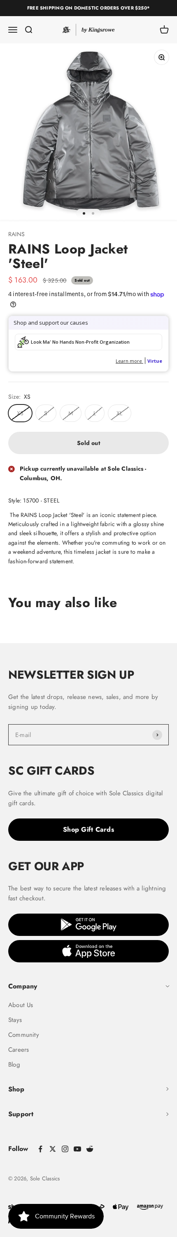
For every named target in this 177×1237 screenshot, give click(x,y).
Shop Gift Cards (88, 829)
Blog (14, 1064)
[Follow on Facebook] (40, 1149)
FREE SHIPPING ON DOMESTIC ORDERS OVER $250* (88, 8)
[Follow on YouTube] (77, 1149)
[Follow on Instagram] (65, 1149)
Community (23, 1034)
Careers (18, 1049)
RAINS (16, 234)
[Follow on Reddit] (90, 1149)
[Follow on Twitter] (53, 1149)
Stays (15, 1019)
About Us (20, 1005)
